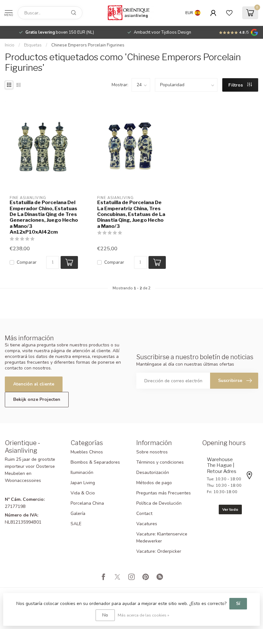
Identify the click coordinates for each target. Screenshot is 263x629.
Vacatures (146, 524)
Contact (144, 513)
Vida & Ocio (83, 493)
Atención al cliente (33, 384)
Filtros (236, 85)
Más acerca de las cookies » (143, 615)
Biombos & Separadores (95, 462)
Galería (78, 513)
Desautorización (152, 472)
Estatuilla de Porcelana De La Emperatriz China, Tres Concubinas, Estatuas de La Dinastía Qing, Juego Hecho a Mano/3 (131, 214)
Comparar (27, 262)
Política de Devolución (159, 503)
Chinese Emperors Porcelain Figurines (87, 45)
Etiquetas (33, 45)
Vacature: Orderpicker (158, 551)
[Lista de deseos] (229, 12)
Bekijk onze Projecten (36, 399)
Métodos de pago (154, 483)
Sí (238, 603)
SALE (76, 524)
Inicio (9, 45)
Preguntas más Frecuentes (163, 493)
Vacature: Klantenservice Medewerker (161, 537)
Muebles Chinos (87, 452)
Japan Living (83, 483)
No (105, 615)
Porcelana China (87, 503)
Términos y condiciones (160, 462)
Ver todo (230, 509)
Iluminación (82, 472)
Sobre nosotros (152, 452)
